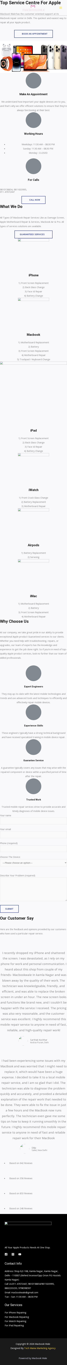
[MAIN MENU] (60, 7)
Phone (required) (9, 843)
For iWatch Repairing (15, 1321)
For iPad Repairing (14, 1325)
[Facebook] (6, 1254)
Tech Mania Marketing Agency (39, 1348)
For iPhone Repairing (15, 1312)
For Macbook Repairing (17, 1316)
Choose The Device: (10, 856)
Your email (5, 829)
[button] (33, 34)
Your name (5, 815)
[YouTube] (19, 1254)
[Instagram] (13, 1254)
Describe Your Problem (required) (17, 875)
